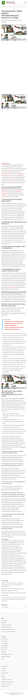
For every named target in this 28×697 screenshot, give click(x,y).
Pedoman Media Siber (6, 684)
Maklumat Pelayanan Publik (7, 629)
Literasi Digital (4, 645)
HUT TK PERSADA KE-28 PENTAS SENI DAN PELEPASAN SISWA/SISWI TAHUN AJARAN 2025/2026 (13, 599)
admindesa (7, 20)
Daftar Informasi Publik (6, 627)
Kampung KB (4, 638)
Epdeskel (3, 670)
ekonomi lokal (13, 287)
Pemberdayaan (4, 643)
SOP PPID (3, 622)
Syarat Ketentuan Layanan (7, 681)
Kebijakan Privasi (5, 686)
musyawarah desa (6, 165)
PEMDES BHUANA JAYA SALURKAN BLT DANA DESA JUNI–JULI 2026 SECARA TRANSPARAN (12, 584)
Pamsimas (3, 649)
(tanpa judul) (4, 595)
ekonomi (13, 180)
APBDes (3, 677)
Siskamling (3, 652)
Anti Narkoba (4, 647)
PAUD (2, 658)
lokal (18, 304)
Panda (16, 694)
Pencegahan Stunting (6, 654)
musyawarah (10, 187)
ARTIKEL (3, 22)
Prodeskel (3, 668)
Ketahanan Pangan (5, 656)
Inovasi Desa (4, 641)
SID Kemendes (4, 672)
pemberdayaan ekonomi (8, 173)
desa (9, 168)
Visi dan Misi (4, 620)
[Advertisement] (14, 58)
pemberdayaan (18, 191)
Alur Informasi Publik (6, 625)
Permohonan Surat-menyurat (8, 631)
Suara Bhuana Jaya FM (6, 679)
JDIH (2, 675)
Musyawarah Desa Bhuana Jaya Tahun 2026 (13, 593)
